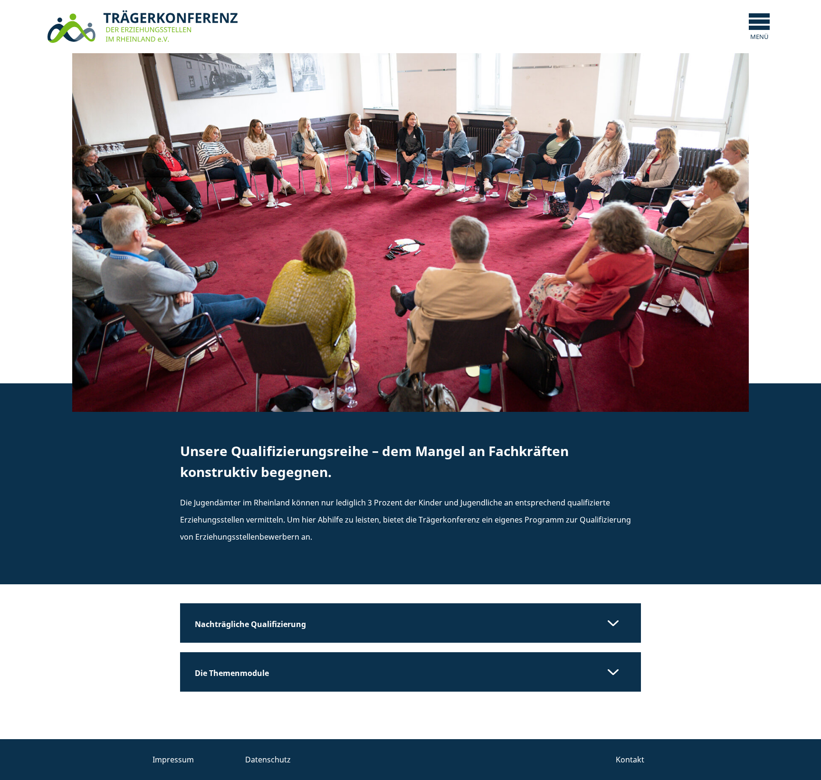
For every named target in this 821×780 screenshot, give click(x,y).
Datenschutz (268, 759)
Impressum (173, 759)
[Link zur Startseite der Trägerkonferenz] (143, 26)
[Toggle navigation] (759, 27)
